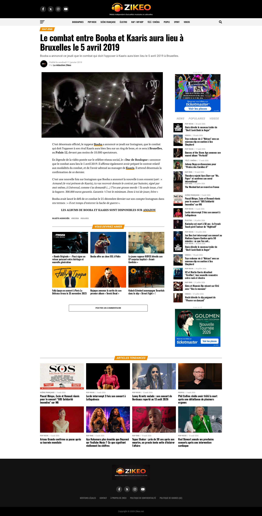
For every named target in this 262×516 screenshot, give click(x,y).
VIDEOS (187, 21)
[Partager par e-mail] (44, 167)
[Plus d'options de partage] (44, 174)
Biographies (78, 21)
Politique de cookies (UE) (171, 497)
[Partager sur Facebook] (44, 145)
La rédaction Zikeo (62, 65)
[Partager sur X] (44, 160)
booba (75, 218)
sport (177, 21)
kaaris (85, 218)
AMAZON (149, 210)
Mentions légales (88, 497)
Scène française (108, 21)
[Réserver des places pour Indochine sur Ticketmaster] (197, 92)
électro (123, 21)
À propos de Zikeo (118, 497)
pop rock (92, 21)
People (167, 21)
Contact (103, 497)
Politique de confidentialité (143, 497)
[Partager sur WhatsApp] (44, 152)
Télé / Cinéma (154, 21)
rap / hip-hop (137, 21)
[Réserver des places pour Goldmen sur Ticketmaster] (197, 327)
